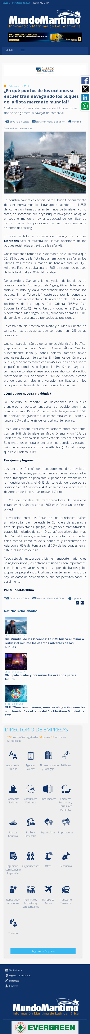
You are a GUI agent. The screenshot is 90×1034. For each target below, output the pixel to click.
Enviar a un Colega (19, 121)
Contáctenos (15, 970)
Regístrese (14, 980)
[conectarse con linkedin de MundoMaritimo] (85, 97)
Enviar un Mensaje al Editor (50, 121)
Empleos (13, 985)
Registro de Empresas (20, 975)
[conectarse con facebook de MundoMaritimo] (85, 80)
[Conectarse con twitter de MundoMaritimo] (85, 89)
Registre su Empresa (43, 951)
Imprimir (76, 121)
